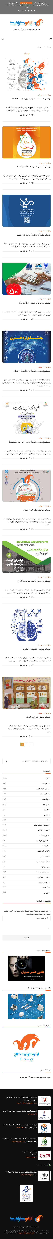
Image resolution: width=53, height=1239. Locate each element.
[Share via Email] (21, 115)
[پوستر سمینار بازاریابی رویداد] (26, 486)
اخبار (25, 778)
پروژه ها (48, 95)
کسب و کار (25, 856)
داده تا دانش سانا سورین (26, 1233)
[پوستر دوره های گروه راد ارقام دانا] (26, 279)
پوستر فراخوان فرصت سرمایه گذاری (34, 581)
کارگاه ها (25, 846)
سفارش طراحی (26, 3)
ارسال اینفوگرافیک (13, 3)
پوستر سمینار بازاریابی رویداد (37, 510)
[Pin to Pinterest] (24, 115)
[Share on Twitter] (26, 115)
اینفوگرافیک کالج (44, 5)
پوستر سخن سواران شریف (38, 717)
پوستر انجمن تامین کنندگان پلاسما (34, 166)
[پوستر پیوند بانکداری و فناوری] (26, 625)
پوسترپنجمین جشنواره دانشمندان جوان (32, 371)
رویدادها (35, 5)
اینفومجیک (28, 5)
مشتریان (29, 1227)
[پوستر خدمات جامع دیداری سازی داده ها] (26, 74)
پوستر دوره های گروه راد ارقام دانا (35, 303)
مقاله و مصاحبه (25, 877)
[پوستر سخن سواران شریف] (26, 693)
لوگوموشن (25, 867)
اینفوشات (20, 5)
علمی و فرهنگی (25, 830)
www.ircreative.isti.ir (19, 1141)
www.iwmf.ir (32, 1114)
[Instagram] (28, 11)
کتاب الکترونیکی (25, 851)
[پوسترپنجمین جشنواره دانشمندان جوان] (26, 347)
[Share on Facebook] (29, 115)
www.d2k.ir (20, 1128)
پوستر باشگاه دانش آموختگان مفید (34, 235)
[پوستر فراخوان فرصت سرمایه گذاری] (26, 557)
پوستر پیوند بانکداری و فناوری (36, 649)
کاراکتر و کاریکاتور (25, 841)
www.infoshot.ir (31, 1158)
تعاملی (25, 815)
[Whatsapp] (22, 11)
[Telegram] (19, 11)
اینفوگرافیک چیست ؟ (40, 3)
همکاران (25, 887)
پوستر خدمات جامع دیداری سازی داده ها (31, 98)
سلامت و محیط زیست (25, 825)
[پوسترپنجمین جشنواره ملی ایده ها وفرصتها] (26, 418)
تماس (26, 7)
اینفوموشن (25, 799)
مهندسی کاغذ (25, 882)
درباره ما (7, 5)
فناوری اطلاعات (25, 836)
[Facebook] (34, 11)
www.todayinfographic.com (27, 1103)
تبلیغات (13, 5)
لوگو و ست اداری (25, 862)
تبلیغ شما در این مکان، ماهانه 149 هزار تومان (35, 1077)
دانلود (25, 820)
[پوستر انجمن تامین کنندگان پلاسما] (26, 142)
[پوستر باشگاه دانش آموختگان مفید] (26, 211)
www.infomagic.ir (27, 1175)
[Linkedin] (25, 11)
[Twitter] (31, 11)
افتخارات (36, 1227)
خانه (49, 47)
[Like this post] (32, 115)
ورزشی (25, 893)
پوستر (40, 95)
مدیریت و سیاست (25, 872)
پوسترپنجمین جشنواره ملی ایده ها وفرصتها (30, 442)
